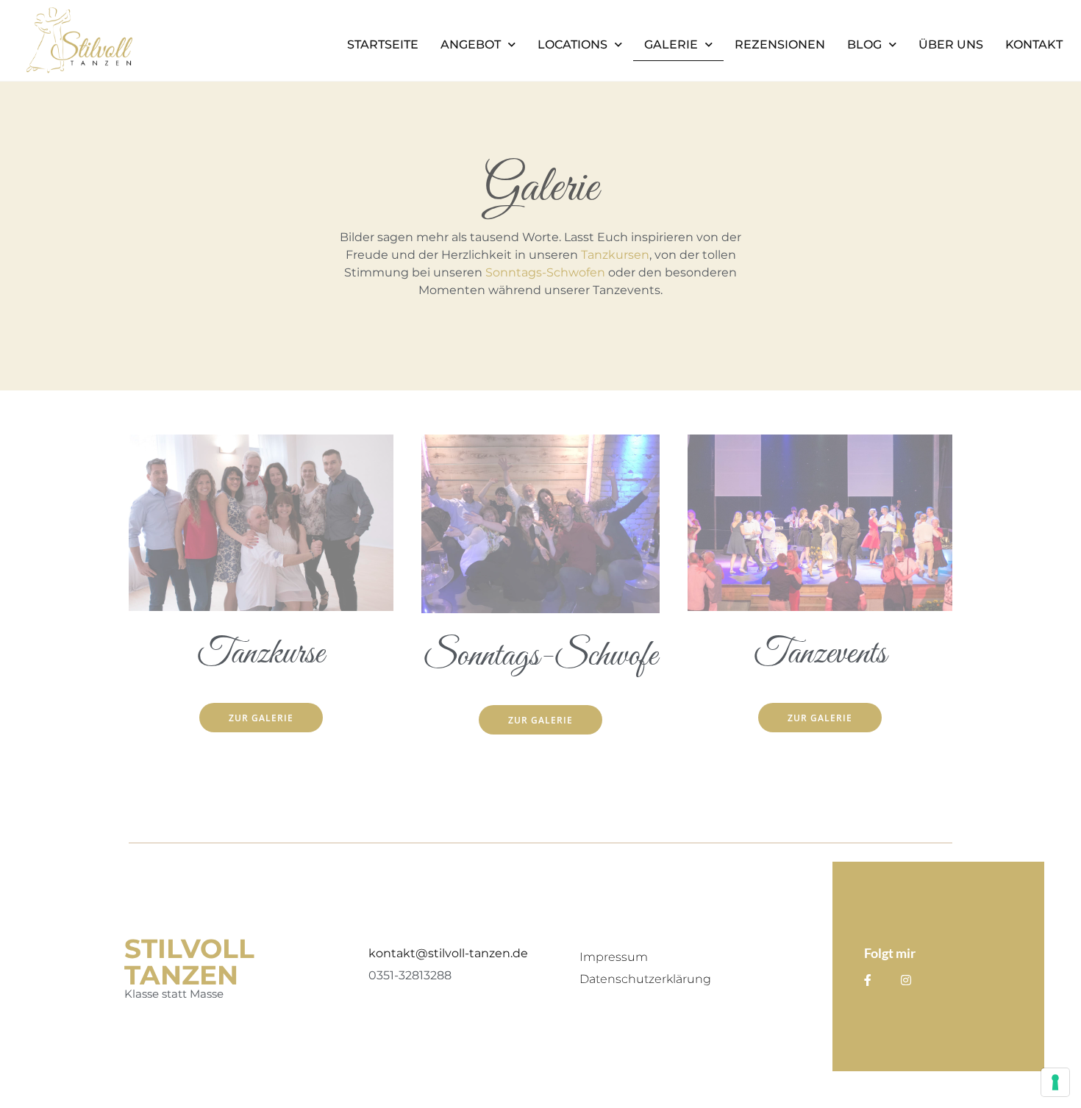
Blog (864, 44)
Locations (572, 44)
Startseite (382, 44)
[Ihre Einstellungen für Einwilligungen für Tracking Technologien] (1055, 1082)
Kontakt (1034, 44)
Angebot (470, 44)
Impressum (613, 957)
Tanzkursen (615, 255)
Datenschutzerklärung (645, 979)
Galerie (671, 44)
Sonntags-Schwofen (545, 272)
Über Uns (950, 44)
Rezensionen (780, 44)
